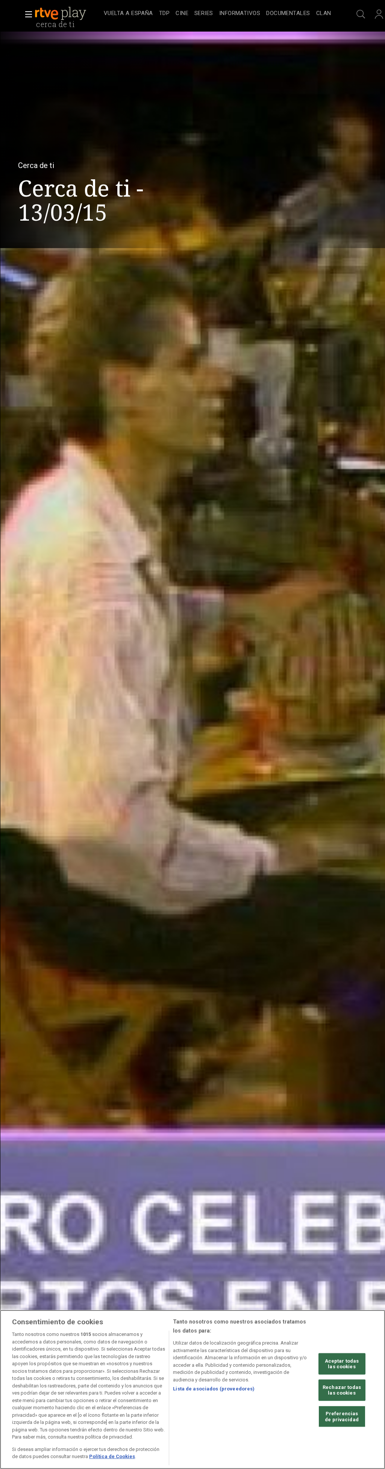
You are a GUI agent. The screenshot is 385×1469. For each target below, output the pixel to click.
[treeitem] (128, 13)
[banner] (68, 13)
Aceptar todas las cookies (342, 1363)
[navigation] (217, 13)
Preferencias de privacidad (342, 1416)
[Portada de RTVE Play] (61, 13)
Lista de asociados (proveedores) (214, 1389)
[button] (26, 14)
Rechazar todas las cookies (342, 1390)
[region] (192, 1389)
